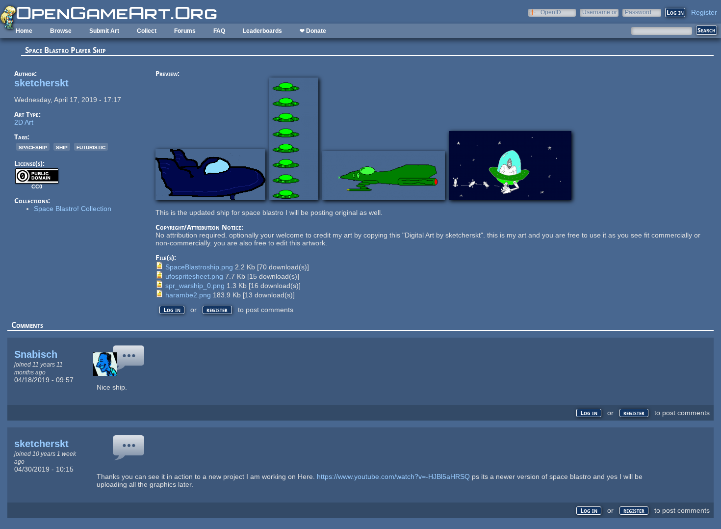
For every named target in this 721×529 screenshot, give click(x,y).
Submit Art (104, 30)
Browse (61, 30)
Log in (171, 310)
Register (704, 12)
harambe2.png (188, 295)
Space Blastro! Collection (72, 208)
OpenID (551, 12)
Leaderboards (262, 30)
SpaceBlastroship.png (199, 267)
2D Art (23, 122)
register (217, 310)
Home (24, 30)
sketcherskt (41, 83)
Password (638, 12)
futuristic (91, 147)
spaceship (33, 147)
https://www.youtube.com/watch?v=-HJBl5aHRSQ (393, 476)
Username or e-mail (599, 12)
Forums (185, 30)
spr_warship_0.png (195, 286)
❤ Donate (313, 30)
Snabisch (35, 354)
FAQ (219, 30)
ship (62, 147)
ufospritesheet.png (194, 276)
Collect (146, 30)
